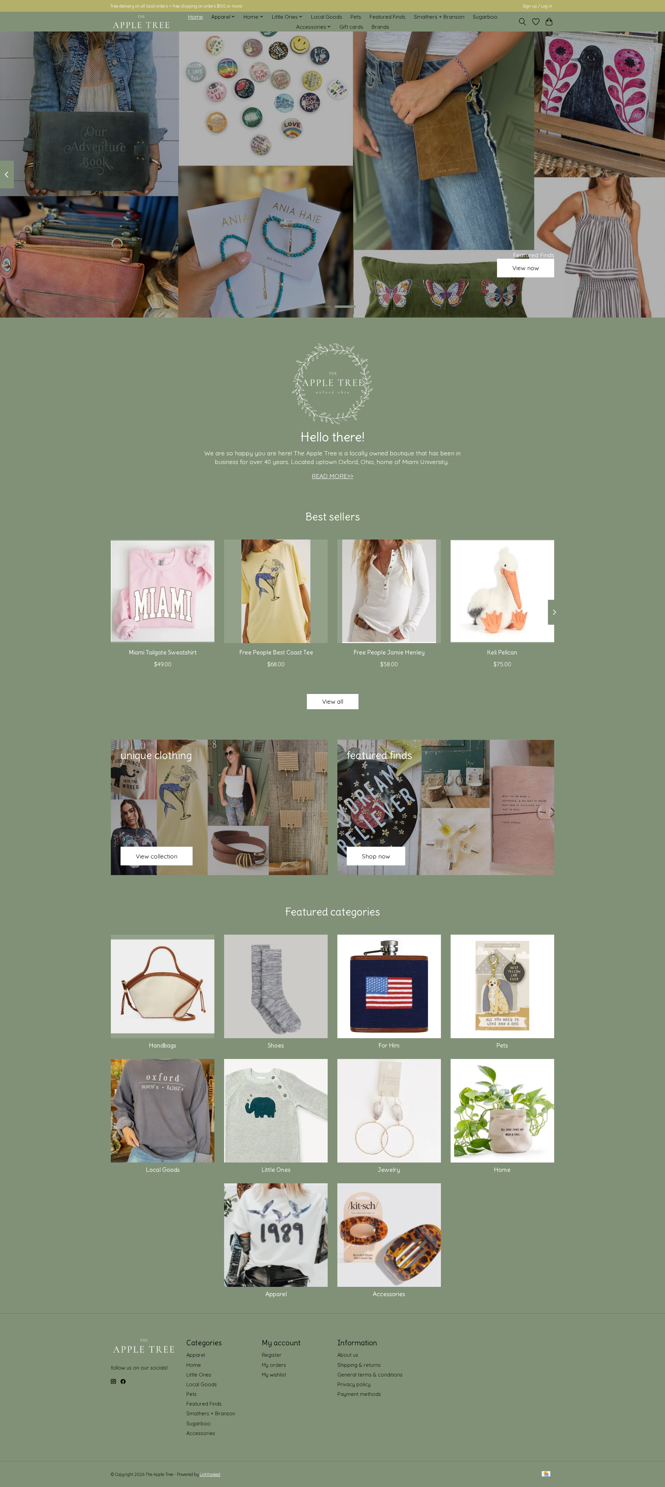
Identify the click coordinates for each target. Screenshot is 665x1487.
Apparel (276, 1294)
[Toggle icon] (522, 22)
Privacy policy (354, 1384)
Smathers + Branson (439, 17)
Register (272, 1355)
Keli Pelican (502, 652)
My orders (274, 1365)
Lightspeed (210, 1474)
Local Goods (326, 17)
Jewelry (389, 1170)
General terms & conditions (369, 1374)
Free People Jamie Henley (389, 652)
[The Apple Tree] (141, 22)
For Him (389, 1045)
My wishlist (274, 1374)
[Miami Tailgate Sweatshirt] (162, 591)
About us (347, 1355)
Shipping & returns (359, 1365)
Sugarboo (485, 17)
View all (332, 701)
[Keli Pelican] (502, 591)
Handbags (162, 1045)
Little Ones (276, 1170)
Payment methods (359, 1394)
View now (525, 268)
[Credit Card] (546, 1474)
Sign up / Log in (537, 6)
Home (195, 17)
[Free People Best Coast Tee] (276, 591)
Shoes (276, 1045)
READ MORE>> (332, 476)
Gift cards (351, 27)
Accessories (389, 1294)
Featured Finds (388, 17)
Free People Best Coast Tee (276, 652)
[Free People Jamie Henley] (389, 591)
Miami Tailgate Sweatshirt (163, 652)
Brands (380, 27)
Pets (356, 17)
